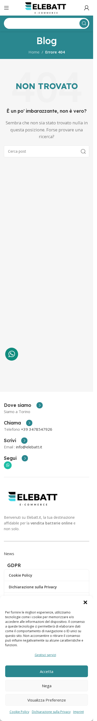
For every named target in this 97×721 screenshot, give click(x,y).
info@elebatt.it (29, 446)
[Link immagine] (34, 498)
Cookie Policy (19, 712)
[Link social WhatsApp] (8, 465)
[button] (85, 602)
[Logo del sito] (46, 7)
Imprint (78, 712)
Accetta (46, 671)
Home (34, 52)
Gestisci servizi (45, 655)
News (9, 553)
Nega (46, 685)
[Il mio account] (86, 8)
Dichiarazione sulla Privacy (51, 712)
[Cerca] (83, 151)
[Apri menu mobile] (6, 8)
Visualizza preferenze (46, 700)
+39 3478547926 (36, 429)
